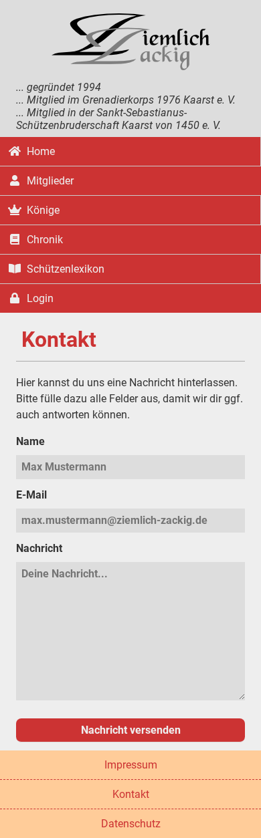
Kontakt (130, 794)
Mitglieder (50, 180)
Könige (43, 210)
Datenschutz (131, 823)
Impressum (130, 764)
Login (40, 298)
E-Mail (31, 494)
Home (41, 151)
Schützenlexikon (65, 269)
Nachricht (39, 548)
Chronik (45, 239)
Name (30, 441)
